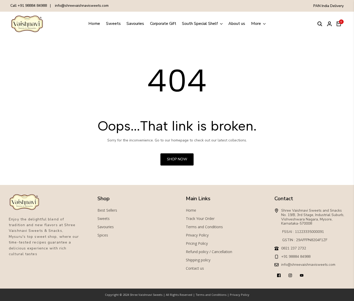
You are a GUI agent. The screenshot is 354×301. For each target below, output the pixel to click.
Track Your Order (200, 218)
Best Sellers (107, 210)
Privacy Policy (197, 235)
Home (191, 210)
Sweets (103, 218)
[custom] (278, 275)
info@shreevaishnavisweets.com (82, 5)
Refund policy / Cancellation (209, 252)
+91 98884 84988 (32, 5)
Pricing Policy (197, 243)
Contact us (195, 268)
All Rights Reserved (179, 295)
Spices (102, 235)
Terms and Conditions (204, 227)
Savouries (105, 227)
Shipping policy (198, 260)
